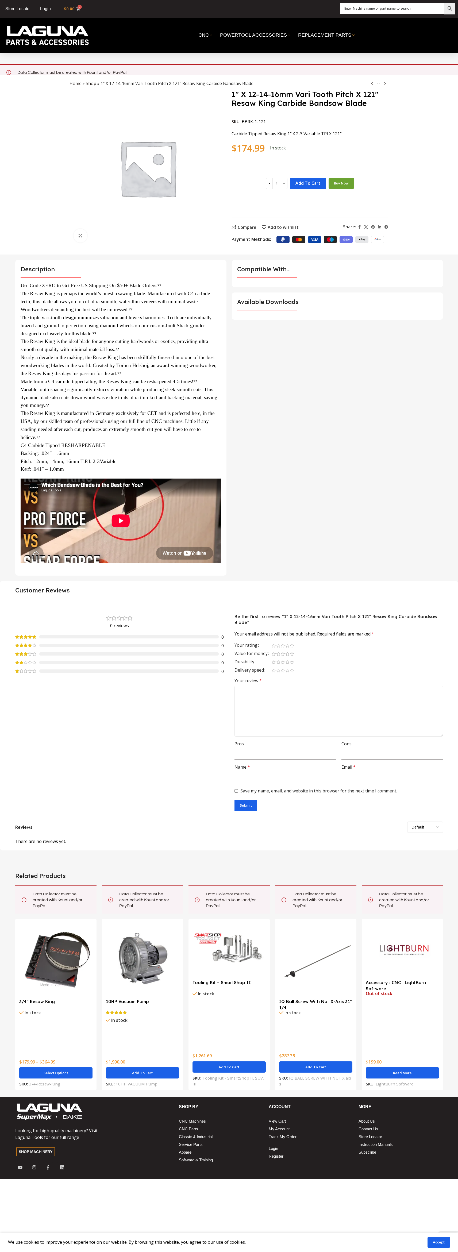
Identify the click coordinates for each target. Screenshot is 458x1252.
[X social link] (366, 227)
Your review (248, 681)
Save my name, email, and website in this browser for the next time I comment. (318, 791)
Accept (439, 1242)
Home (76, 83)
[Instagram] (34, 1167)
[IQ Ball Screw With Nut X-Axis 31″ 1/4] (315, 959)
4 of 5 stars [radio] (287, 646)
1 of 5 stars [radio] (274, 646)
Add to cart (308, 183)
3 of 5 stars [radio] (283, 646)
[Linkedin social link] (379, 227)
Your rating (245, 645)
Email (348, 767)
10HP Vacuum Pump (127, 1001)
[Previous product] (372, 84)
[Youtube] (20, 1167)
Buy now (341, 183)
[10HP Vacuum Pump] (142, 959)
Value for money (251, 653)
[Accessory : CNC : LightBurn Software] (402, 950)
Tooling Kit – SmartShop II (222, 982)
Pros (239, 744)
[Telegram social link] (386, 227)
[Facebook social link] (359, 227)
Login (45, 8)
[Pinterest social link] (373, 227)
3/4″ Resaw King (37, 1001)
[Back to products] (378, 84)
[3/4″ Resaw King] (56, 959)
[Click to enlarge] (80, 235)
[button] (142, 1072)
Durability (244, 662)
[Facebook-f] (48, 1167)
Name (242, 767)
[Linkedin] (62, 1167)
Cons (346, 744)
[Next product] (385, 84)
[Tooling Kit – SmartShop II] (229, 950)
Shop (91, 83)
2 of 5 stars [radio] (278, 646)
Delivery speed (249, 670)
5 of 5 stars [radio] (292, 646)
